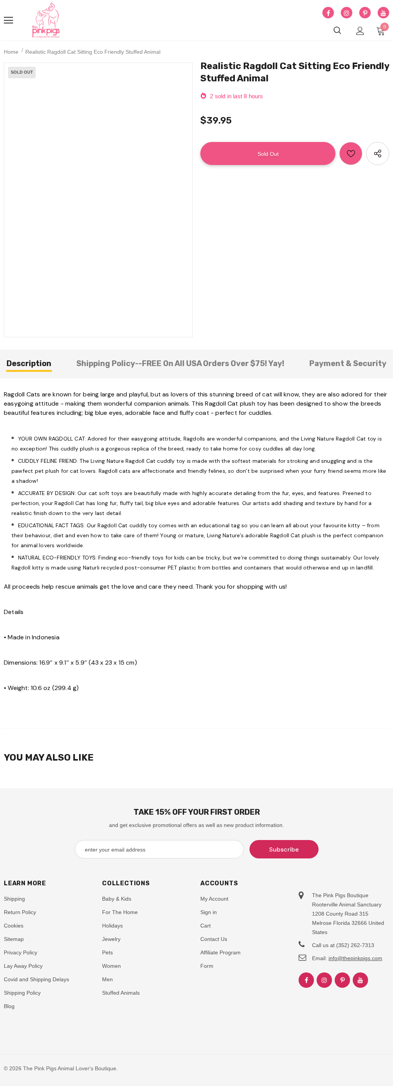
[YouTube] (383, 13)
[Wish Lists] (350, 153)
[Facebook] (328, 13)
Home (11, 52)
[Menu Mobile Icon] (8, 20)
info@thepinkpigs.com (355, 958)
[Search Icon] (337, 31)
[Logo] (46, 20)
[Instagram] (346, 13)
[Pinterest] (365, 13)
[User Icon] (360, 31)
